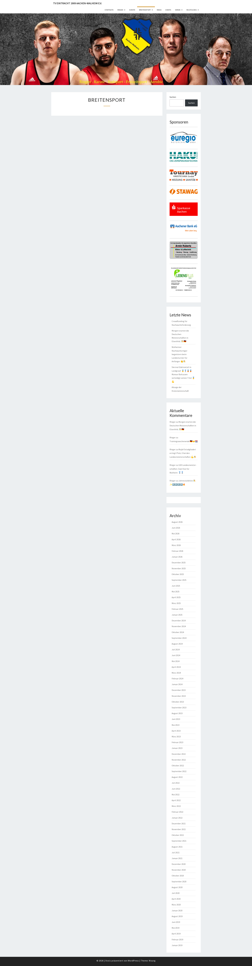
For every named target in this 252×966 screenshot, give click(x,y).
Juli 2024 (176, 649)
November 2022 (179, 759)
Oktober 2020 (178, 875)
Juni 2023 (176, 719)
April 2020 (176, 899)
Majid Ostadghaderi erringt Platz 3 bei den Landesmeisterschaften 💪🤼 (183, 453)
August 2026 (177, 522)
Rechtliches (192, 10)
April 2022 (176, 800)
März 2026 (176, 545)
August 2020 (177, 887)
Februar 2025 (177, 609)
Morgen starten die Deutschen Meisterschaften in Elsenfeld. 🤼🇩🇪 (183, 426)
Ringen (120, 10)
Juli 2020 (176, 893)
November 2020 (179, 870)
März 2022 (176, 806)
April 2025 (176, 597)
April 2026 (176, 539)
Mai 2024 (175, 661)
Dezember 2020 (179, 864)
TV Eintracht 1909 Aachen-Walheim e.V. (77, 3)
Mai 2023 (175, 725)
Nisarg (152, 960)
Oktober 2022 (178, 765)
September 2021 (179, 841)
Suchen (173, 97)
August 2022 (177, 777)
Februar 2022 (177, 812)
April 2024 (176, 667)
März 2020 (176, 904)
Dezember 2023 (179, 690)
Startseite (109, 10)
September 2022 (179, 771)
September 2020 (179, 881)
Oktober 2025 (178, 574)
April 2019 (176, 933)
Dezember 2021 (179, 823)
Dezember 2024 (179, 620)
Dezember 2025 (179, 562)
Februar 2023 (177, 742)
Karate (132, 10)
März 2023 (176, 736)
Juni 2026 (176, 527)
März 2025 (176, 603)
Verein (177, 10)
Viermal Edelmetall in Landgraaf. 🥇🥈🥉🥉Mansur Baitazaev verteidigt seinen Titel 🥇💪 (183, 374)
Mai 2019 (175, 928)
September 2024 (179, 638)
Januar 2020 (177, 910)
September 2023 (179, 707)
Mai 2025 (175, 591)
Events (168, 10)
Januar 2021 (177, 858)
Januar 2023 (177, 748)
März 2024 (176, 672)
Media (159, 10)
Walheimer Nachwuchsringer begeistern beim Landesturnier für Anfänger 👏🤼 (179, 354)
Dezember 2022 (179, 754)
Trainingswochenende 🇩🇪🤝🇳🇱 (184, 441)
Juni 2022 (176, 788)
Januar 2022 (177, 817)
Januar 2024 (177, 684)
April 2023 (176, 730)
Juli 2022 (176, 783)
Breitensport (145, 10)
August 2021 (177, 846)
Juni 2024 (176, 655)
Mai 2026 (175, 533)
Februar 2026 (177, 551)
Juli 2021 (176, 852)
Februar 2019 (177, 939)
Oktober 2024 (178, 632)
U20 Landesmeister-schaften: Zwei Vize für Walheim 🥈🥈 (183, 469)
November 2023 (179, 696)
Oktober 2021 (178, 835)
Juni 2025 (176, 585)
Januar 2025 (177, 614)
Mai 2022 (175, 794)
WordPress (133, 960)
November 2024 (179, 626)
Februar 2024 (177, 678)
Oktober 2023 (178, 701)
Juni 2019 (176, 922)
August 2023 (177, 713)
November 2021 (179, 829)
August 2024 (177, 643)
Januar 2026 (177, 556)
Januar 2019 (177, 945)
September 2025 (179, 580)
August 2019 (177, 916)
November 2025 (179, 568)
